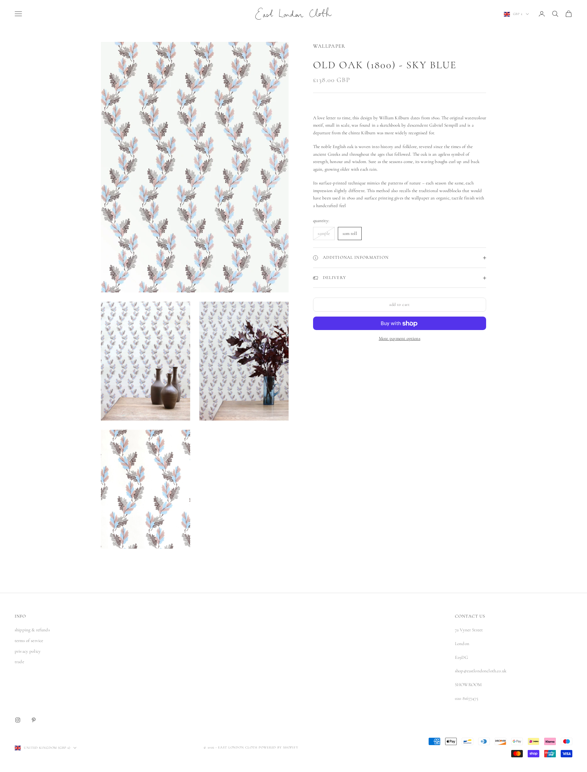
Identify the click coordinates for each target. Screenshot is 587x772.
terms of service (29, 640)
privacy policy (28, 651)
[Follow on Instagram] (18, 720)
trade (19, 661)
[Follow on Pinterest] (34, 720)
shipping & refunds (32, 630)
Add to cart (399, 304)
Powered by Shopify (278, 747)
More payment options (399, 338)
